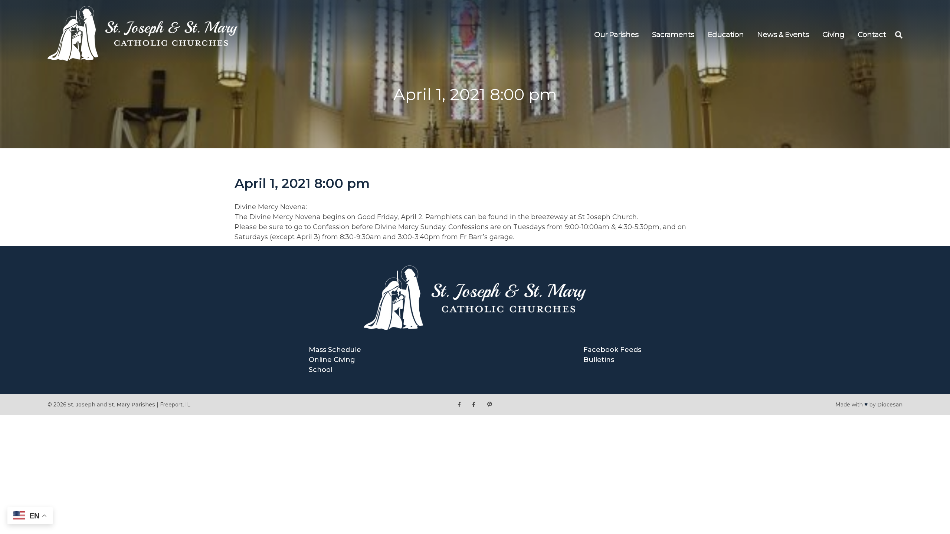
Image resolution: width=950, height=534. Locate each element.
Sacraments (673, 34)
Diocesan (889, 404)
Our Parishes (616, 34)
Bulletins (598, 360)
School (320, 370)
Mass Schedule (335, 350)
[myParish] (489, 405)
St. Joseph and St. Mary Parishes (111, 404)
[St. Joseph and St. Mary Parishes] (143, 59)
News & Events (783, 34)
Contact (872, 34)
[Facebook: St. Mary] (473, 405)
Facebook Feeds (612, 350)
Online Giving (332, 360)
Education (726, 34)
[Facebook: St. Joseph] (459, 405)
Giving (833, 34)
